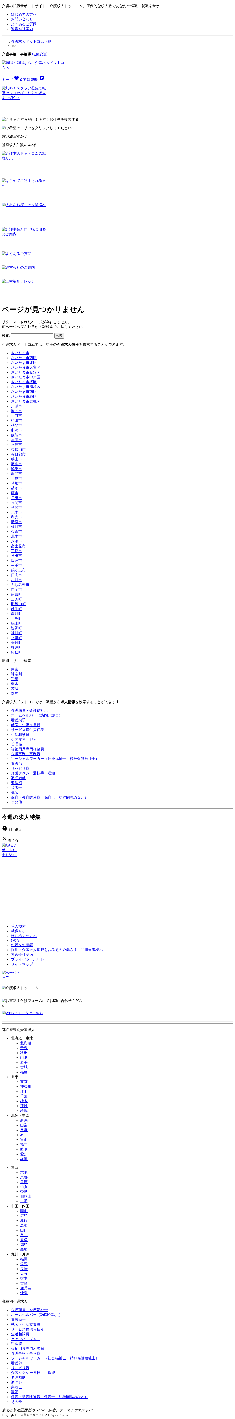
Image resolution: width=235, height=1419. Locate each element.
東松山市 (18, 449)
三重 (24, 1201)
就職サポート (22, 931)
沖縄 (24, 1293)
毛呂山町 (18, 604)
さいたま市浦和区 (25, 387)
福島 (24, 1072)
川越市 (16, 406)
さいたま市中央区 (25, 377)
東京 (14, 669)
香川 (24, 1235)
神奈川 (16, 674)
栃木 (14, 684)
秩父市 (16, 425)
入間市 (16, 503)
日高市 (16, 575)
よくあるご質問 (24, 24)
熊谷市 (16, 411)
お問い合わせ (22, 19)
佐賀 (24, 1264)
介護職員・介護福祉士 (29, 710)
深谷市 (16, 474)
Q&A (15, 940)
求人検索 (18, 926)
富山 (24, 1140)
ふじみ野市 (20, 585)
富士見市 (18, 546)
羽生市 (16, 464)
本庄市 (16, 445)
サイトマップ (22, 964)
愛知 (24, 1154)
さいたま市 (20, 353)
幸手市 (16, 565)
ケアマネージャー (25, 739)
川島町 (16, 618)
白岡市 (16, 589)
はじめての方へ (24, 14)
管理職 (16, 744)
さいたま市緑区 (24, 396)
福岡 (24, 1259)
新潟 (24, 1120)
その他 (16, 802)
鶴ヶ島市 (18, 570)
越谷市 (16, 488)
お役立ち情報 (22, 945)
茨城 (14, 689)
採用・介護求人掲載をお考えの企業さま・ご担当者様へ (57, 950)
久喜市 (16, 532)
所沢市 (16, 430)
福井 (24, 1144)
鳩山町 (16, 623)
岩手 (24, 1062)
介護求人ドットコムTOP (31, 41)
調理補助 (18, 778)
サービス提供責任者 (27, 730)
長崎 (24, 1269)
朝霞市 (16, 507)
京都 (24, 1177)
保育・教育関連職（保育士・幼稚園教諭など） (49, 797)
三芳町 (16, 599)
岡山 (24, 1211)
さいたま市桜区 (24, 382)
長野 (24, 1130)
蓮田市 (16, 556)
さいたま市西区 (24, 358)
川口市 (16, 416)
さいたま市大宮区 (25, 367)
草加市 (16, 483)
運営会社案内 (22, 29)
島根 (24, 1225)
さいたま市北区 (24, 363)
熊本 (24, 1278)
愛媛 (24, 1240)
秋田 (24, 1053)
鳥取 (24, 1220)
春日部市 (18, 454)
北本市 (16, 536)
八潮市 (16, 541)
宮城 (24, 1067)
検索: (6, 335)
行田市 (16, 421)
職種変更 (39, 54)
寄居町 (16, 643)
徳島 (24, 1245)
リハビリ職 (20, 768)
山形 (24, 1057)
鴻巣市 (16, 469)
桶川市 (16, 527)
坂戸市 (16, 560)
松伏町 (16, 652)
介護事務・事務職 (25, 754)
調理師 (16, 783)
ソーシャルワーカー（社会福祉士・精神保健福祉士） (55, 759)
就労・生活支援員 (25, 725)
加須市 (16, 440)
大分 (24, 1274)
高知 (24, 1249)
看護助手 (18, 720)
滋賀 (24, 1187)
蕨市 (14, 493)
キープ (12, 80)
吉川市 (16, 580)
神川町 (16, 633)
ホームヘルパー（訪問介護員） (36, 715)
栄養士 (16, 788)
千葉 (14, 679)
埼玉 (24, 1091)
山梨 (24, 1125)
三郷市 (16, 551)
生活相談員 (20, 735)
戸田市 (16, 498)
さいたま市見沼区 (25, 372)
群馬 (14, 693)
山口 (24, 1230)
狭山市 (16, 459)
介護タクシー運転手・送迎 (33, 773)
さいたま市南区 (24, 392)
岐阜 (24, 1149)
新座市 (16, 522)
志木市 (16, 512)
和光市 (16, 517)
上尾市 (16, 478)
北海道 (25, 1043)
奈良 (24, 1191)
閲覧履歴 (33, 80)
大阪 (24, 1172)
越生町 (16, 609)
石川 (24, 1135)
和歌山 (25, 1196)
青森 (24, 1048)
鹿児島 (25, 1288)
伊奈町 (16, 594)
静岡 (24, 1159)
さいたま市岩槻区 (25, 401)
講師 (14, 792)
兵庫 (24, 1182)
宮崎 (24, 1283)
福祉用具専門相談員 (27, 749)
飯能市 (16, 435)
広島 (24, 1216)
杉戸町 (16, 647)
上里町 (16, 638)
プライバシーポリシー (29, 959)
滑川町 (16, 614)
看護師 (16, 763)
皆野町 (16, 628)
